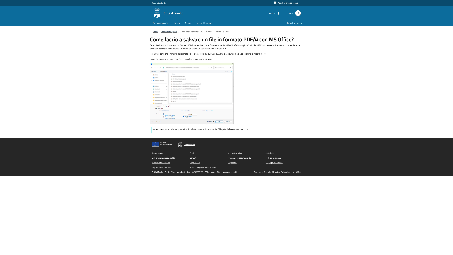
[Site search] (298, 13)
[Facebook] (277, 13)
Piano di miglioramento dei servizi (203, 167)
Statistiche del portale (161, 162)
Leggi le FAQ (195, 162)
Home (155, 31)
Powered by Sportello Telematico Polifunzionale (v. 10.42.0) (277, 172)
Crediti (192, 153)
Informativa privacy (235, 153)
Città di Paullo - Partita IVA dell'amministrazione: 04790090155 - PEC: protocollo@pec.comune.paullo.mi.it (194, 172)
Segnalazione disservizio (161, 167)
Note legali (270, 153)
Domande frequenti (169, 31)
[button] (286, 3)
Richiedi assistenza (273, 157)
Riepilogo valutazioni (274, 162)
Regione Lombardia (159, 3)
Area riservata (157, 153)
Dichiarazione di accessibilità (163, 157)
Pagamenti (232, 162)
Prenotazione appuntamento (239, 157)
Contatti (193, 157)
